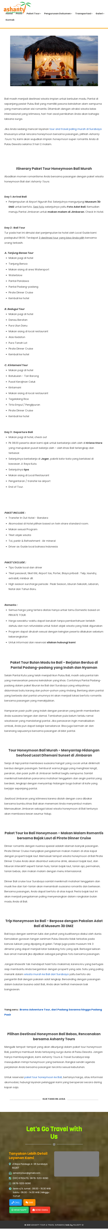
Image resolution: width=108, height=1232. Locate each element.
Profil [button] (19, 13)
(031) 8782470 (20, 1178)
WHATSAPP (20, 1210)
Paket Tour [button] (33, 13)
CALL (17, 1202)
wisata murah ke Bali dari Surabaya (46, 974)
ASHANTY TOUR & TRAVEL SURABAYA (47, 1225)
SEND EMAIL (41, 1210)
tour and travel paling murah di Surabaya (76, 129)
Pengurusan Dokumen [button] (57, 13)
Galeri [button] (99, 13)
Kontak (10, 19)
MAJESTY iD (78, 1225)
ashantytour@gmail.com (26, 1173)
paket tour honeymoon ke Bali (43, 1077)
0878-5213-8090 (39, 1178)
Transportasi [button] (83, 13)
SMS (30, 1202)
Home (9, 13)
